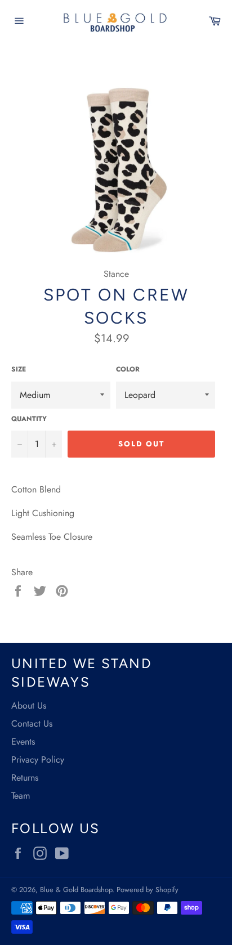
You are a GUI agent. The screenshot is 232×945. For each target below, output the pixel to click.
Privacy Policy (37, 759)
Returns (24, 777)
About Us (28, 705)
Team (20, 795)
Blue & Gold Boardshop (76, 889)
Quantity (29, 419)
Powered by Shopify (148, 889)
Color (128, 369)
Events (23, 741)
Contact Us (31, 723)
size (18, 369)
